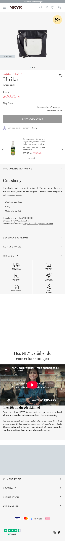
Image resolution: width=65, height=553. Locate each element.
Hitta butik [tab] (10, 256)
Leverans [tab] (9, 488)
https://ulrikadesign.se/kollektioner (38, 223)
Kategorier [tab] (11, 506)
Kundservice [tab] (12, 246)
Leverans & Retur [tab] (15, 237)
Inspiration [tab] (11, 497)
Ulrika (10, 79)
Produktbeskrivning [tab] (17, 168)
